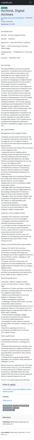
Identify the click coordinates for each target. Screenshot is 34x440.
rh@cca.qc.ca (15, 367)
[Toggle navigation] (30, 2)
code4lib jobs (6, 2)
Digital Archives (24, 405)
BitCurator (15, 408)
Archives (15, 405)
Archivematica (7, 408)
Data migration (7, 405)
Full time (4, 8)
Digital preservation (8, 410)
